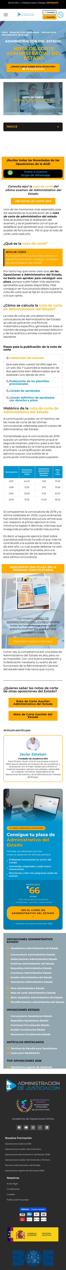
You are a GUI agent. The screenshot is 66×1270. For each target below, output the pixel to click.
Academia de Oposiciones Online (33, 1118)
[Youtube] (26, 1127)
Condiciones (13, 1189)
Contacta (51, 12)
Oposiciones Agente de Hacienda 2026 (24, 1170)
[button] (33, 358)
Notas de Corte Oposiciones (24, 32)
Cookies (11, 1194)
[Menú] (6, 15)
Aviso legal (12, 1183)
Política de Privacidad (18, 1199)
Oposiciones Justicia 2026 (18, 1143)
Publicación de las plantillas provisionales (29, 382)
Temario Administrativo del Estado (22, 1165)
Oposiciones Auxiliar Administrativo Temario (27, 1160)
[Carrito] (60, 15)
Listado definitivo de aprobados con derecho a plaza (31, 399)
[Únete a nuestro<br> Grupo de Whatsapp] (10, 172)
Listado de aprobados (24, 390)
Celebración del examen (26, 357)
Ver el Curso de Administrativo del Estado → (33, 913)
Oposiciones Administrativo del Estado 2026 (27, 1154)
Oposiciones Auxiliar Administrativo (23, 1149)
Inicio (5, 32)
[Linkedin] (46, 1127)
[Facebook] (19, 1127)
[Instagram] (33, 1127)
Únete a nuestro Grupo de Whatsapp (35, 173)
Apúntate (51, 17)
